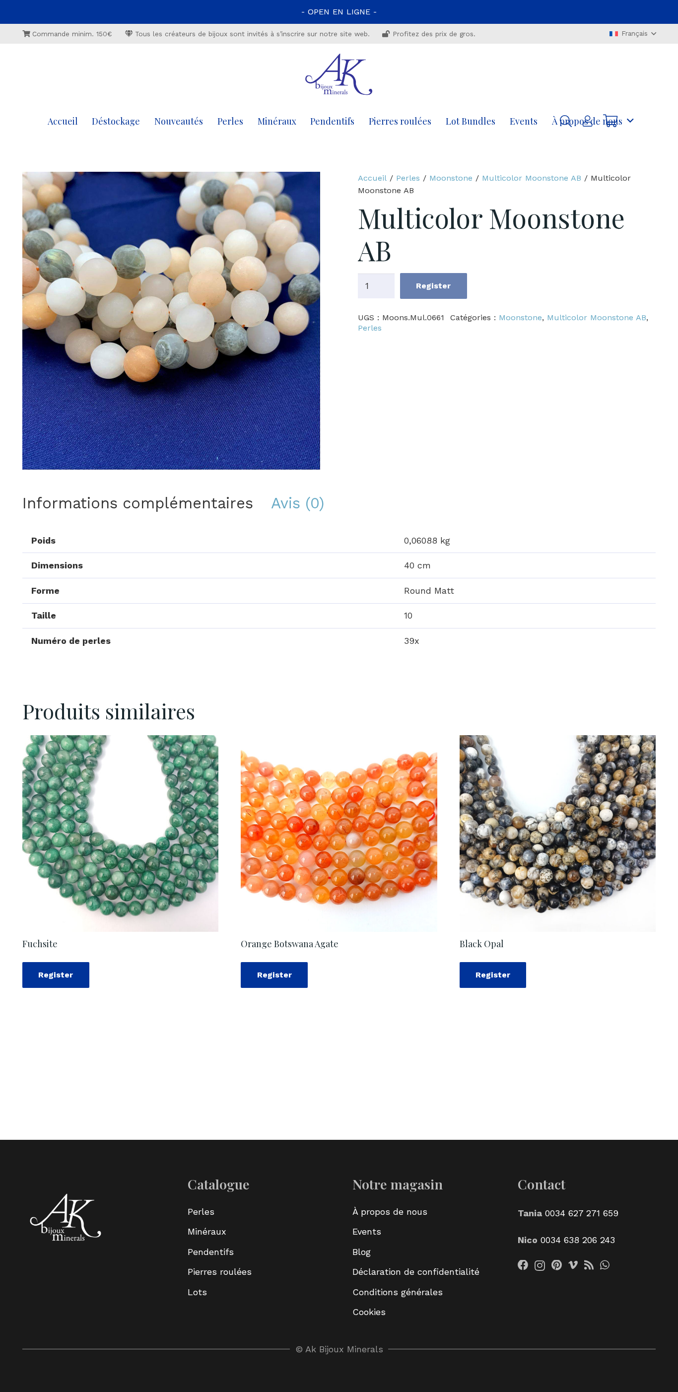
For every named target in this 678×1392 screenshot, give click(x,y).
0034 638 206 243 (578, 1240)
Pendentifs (211, 1252)
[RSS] (589, 1265)
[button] (633, 33)
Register (433, 285)
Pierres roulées (220, 1271)
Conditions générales (397, 1292)
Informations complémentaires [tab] (137, 503)
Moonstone (451, 178)
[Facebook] (523, 1265)
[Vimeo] (573, 1265)
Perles (408, 178)
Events (366, 1231)
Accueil (372, 178)
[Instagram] (540, 1266)
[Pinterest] (556, 1265)
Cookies (369, 1312)
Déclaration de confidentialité (415, 1271)
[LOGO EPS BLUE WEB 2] (338, 75)
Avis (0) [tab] (297, 503)
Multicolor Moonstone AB (531, 178)
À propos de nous (389, 1211)
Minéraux (207, 1231)
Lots (197, 1292)
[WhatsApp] (605, 1265)
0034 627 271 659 (580, 1213)
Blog (361, 1252)
